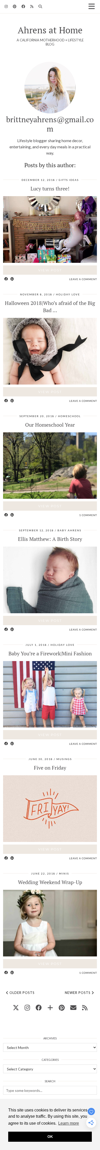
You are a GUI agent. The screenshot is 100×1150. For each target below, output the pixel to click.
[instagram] (27, 1007)
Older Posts (21, 993)
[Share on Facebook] (6, 279)
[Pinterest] (14, 6)
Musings (64, 759)
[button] (93, 6)
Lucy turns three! (50, 188)
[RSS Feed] (31, 6)
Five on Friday (50, 767)
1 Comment (88, 515)
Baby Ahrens (69, 530)
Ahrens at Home (50, 30)
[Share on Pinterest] (12, 279)
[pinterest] (62, 1007)
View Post (50, 270)
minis (64, 873)
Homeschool (69, 416)
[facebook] (39, 1007)
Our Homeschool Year (50, 424)
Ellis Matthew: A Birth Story (50, 538)
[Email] (73, 1007)
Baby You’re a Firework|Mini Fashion (50, 653)
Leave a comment (83, 279)
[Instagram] (6, 6)
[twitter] (16, 1007)
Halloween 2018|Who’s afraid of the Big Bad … (50, 307)
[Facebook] (23, 6)
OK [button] (50, 1136)
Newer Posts (78, 993)
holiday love (68, 294)
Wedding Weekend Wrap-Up (50, 882)
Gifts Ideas (69, 179)
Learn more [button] (68, 1123)
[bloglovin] (50, 1007)
